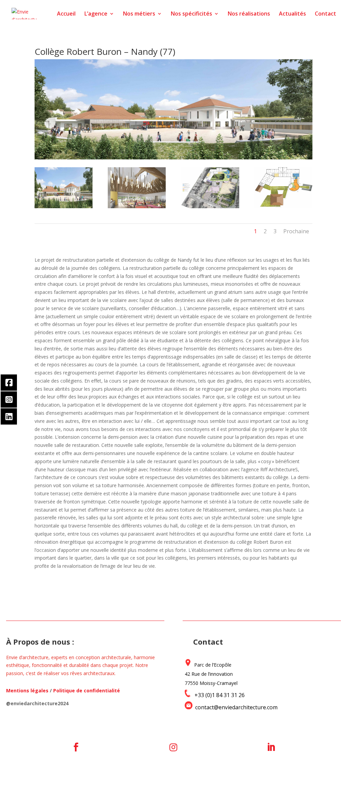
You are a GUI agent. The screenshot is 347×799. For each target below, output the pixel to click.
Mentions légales (27, 690)
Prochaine (296, 231)
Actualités (292, 14)
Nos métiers (139, 14)
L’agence (95, 14)
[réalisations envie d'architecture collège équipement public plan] (283, 208)
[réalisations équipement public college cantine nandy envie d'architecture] (137, 208)
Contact (325, 14)
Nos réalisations (249, 14)
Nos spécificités (191, 14)
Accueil (66, 14)
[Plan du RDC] (210, 208)
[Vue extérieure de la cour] (64, 208)
